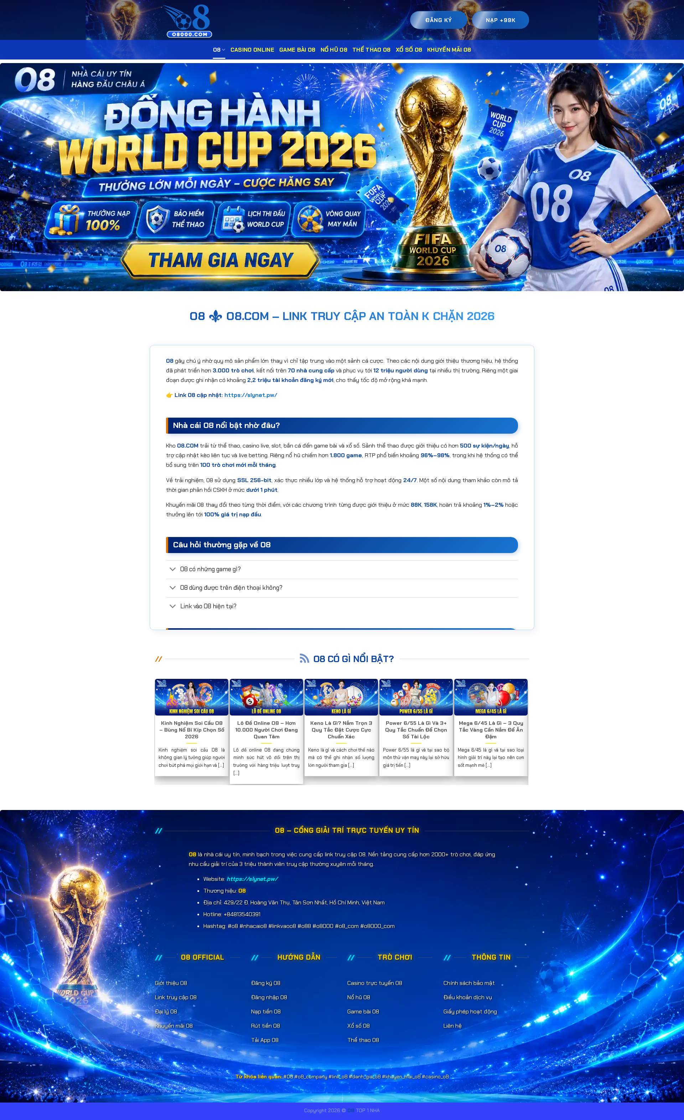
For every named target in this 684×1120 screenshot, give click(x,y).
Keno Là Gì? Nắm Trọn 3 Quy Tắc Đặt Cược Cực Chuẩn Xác (341, 730)
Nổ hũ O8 (334, 49)
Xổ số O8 (409, 49)
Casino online (252, 49)
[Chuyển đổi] (173, 570)
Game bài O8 (297, 49)
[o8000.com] (189, 21)
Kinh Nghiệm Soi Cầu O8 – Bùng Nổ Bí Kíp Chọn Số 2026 (191, 730)
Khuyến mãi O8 (449, 49)
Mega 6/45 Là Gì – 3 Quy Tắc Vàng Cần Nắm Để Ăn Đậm (491, 730)
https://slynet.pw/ (250, 395)
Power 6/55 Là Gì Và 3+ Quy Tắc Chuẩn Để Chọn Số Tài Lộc (416, 730)
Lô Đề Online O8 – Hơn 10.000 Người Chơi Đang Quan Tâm (266, 730)
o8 (217, 49)
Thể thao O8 (371, 49)
